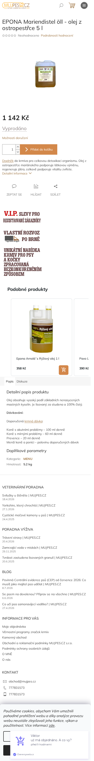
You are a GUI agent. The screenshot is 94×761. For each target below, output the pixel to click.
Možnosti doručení (15, 138)
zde (52, 725)
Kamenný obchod (14, 637)
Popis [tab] (10, 381)
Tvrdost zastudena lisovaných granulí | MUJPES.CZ (37, 558)
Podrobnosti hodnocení (57, 35)
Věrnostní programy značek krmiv (25, 632)
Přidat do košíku (41, 149)
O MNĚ (7, 654)
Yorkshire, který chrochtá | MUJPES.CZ (28, 505)
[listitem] (41, 337)
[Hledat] (61, 5)
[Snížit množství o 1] (18, 151)
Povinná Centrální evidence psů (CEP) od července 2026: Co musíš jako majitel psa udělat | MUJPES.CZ (44, 582)
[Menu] (84, 5)
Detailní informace (15, 173)
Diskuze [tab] (22, 381)
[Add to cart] (63, 370)
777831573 (16, 688)
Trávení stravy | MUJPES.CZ (21, 538)
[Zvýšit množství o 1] (18, 146)
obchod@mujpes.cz (22, 681)
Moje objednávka (14, 627)
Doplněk (8, 161)
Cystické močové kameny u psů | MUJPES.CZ (33, 515)
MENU (27, 459)
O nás (6, 660)
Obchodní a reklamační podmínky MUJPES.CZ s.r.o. (37, 643)
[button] (6, 337)
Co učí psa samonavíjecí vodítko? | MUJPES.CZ (34, 604)
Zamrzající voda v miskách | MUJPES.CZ (29, 548)
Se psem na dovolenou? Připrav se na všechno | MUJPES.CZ (44, 594)
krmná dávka (33, 421)
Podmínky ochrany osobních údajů (26, 648)
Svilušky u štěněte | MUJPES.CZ (24, 495)
